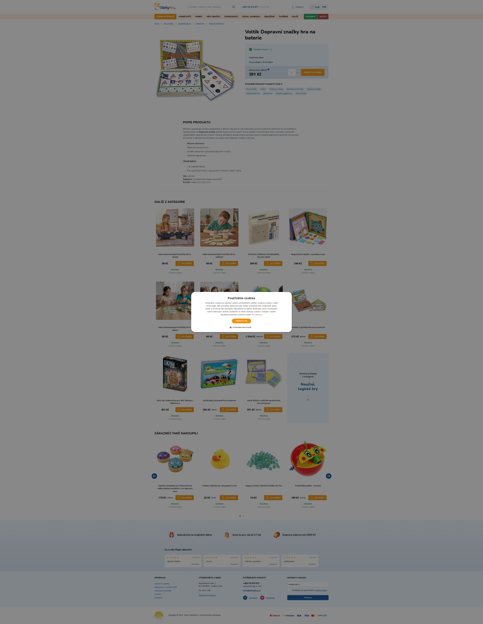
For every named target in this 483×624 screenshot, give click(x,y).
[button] (242, 327)
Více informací (257, 315)
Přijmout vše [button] (241, 321)
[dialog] (241, 312)
